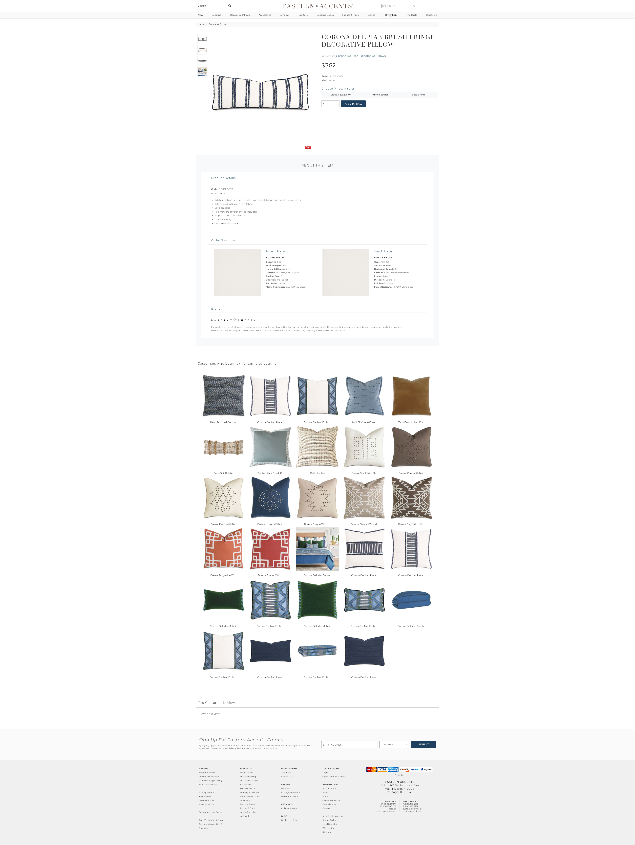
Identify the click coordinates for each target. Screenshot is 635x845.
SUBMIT (423, 744)
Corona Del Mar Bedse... (317, 575)
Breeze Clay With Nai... (411, 473)
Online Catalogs (289, 808)
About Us (286, 772)
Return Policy (329, 820)
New (200, 15)
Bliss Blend (418, 94)
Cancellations (329, 804)
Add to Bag (353, 103)
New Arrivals (246, 772)
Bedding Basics (325, 15)
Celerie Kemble (206, 800)
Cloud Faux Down (341, 94)
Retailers (285, 788)
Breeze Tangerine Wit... (223, 575)
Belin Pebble (317, 473)
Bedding (216, 15)
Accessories (265, 15)
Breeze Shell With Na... (365, 473)
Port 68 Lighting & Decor (211, 820)
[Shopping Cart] (437, 6)
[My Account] (434, 6)
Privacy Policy (236, 748)
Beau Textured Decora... (223, 422)
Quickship (431, 15)
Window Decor (247, 788)
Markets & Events (289, 796)
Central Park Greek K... (270, 473)
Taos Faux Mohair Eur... (411, 422)
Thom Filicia (205, 796)
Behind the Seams (290, 820)
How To (326, 792)
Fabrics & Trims (350, 15)
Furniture (302, 15)
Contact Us (287, 776)
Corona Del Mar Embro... (317, 422)
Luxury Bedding (248, 776)
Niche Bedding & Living (210, 780)
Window (284, 15)
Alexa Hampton (206, 804)
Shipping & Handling (332, 816)
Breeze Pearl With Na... (224, 524)
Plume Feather (379, 94)
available (239, 223)
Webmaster (328, 828)
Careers (326, 808)
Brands (371, 15)
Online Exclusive (248, 812)
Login (325, 772)
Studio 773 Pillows (208, 784)
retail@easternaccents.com (386, 809)
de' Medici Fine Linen (209, 776)
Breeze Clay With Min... (411, 524)
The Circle (412, 15)
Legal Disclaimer (330, 824)
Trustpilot (399, 775)
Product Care (329, 788)
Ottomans (245, 800)
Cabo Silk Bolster (223, 473)
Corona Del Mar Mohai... (223, 626)
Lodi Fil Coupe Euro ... (364, 422)
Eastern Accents (207, 772)
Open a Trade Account (333, 776)
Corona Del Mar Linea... (270, 677)
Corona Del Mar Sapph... (411, 626)
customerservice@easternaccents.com (413, 809)
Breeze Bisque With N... (317, 524)
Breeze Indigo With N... (270, 524)
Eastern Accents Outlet (210, 812)
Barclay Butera (206, 792)
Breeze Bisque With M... (364, 524)
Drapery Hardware (249, 792)
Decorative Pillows (240, 15)
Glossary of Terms (331, 800)
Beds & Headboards (250, 796)
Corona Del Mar (347, 55)
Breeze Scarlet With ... (270, 575)
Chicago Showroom (291, 792)
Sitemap (326, 832)
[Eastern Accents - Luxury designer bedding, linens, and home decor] (317, 5)
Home (202, 24)
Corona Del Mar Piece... (270, 422)
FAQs (325, 796)
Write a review (210, 713)
